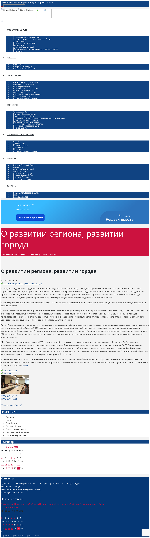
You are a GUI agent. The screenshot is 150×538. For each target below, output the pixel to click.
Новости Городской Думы (23, 165)
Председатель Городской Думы (26, 193)
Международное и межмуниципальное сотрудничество (35, 49)
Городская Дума (15, 75)
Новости (13, 254)
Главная (5, 254)
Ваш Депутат (12, 423)
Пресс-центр (13, 158)
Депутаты (11, 58)
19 (9, 464)
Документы (12, 105)
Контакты (11, 186)
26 (9, 468)
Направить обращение (17, 432)
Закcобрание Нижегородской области (20, 504)
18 (6, 464)
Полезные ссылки (20, 197)
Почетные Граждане (16, 435)
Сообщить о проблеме (30, 217)
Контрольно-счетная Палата (20, 134)
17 (2, 464)
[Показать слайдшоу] (11, 405)
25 (6, 468)
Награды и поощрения (22, 179)
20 (12, 464)
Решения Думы (13, 426)
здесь (25, 365)
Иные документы (20, 128)
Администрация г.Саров (92, 504)
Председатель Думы (17, 30)
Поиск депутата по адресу (24, 68)
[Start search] (2, 6)
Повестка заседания (16, 429)
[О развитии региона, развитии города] (21, 283)
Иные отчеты (18, 51)
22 (18, 464)
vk (2, 20)
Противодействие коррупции (25, 98)
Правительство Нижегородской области (59, 504)
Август (12, 447)
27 (12, 468)
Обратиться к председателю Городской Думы (32, 39)
